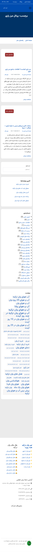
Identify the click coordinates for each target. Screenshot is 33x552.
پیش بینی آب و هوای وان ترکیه (18, 392)
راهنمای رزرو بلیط (25, 245)
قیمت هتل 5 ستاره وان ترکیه (10, 358)
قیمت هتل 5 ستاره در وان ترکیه (23, 358)
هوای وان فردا (13, 384)
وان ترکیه (8, 387)
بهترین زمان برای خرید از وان (13, 334)
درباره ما (15, 2)
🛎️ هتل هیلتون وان (11, 464)
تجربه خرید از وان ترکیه (12, 338)
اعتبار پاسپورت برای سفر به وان (12, 331)
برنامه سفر (27, 234)
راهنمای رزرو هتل (25, 250)
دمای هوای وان (22, 347)
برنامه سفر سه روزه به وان (22, 197)
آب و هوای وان (22, 303)
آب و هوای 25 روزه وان (19, 300)
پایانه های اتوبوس (25, 236)
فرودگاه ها (27, 267)
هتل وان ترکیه (25, 381)
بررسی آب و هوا (25, 231)
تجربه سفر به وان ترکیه (22, 184)
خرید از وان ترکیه (23, 344)
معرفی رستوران (26, 275)
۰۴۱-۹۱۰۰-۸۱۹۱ (5, 2)
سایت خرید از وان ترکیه (25, 354)
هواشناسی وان (12, 380)
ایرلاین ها (27, 225)
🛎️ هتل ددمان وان (12, 473)
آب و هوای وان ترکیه (19, 309)
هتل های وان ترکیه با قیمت (21, 377)
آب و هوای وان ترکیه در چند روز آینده (17, 314)
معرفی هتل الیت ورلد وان (22, 201)
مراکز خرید (27, 270)
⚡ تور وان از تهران (27, 457)
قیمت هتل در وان (26, 361)
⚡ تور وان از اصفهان (26, 464)
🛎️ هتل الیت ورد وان (11, 454)
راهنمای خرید (26, 239)
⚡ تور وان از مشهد (26, 461)
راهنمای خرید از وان (10, 348)
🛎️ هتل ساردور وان (11, 470)
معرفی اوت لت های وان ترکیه (21, 188)
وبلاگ (20, 2)
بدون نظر (6, 74)
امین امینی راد (26, 74)
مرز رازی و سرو (17, 367)
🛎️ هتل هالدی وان (12, 451)
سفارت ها (27, 261)
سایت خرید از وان (14, 351)
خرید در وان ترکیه (10, 344)
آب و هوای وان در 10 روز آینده (18, 320)
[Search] (5, 169)
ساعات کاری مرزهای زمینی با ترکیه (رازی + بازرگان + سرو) (18, 127)
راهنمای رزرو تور (25, 248)
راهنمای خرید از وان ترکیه (24, 351)
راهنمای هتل (26, 259)
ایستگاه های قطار (25, 228)
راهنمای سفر (19, 40)
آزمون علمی (26, 217)
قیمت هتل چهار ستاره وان (24, 364)
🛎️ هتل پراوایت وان (11, 461)
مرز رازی (26, 367)
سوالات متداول (25, 264)
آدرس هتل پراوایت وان (22, 193)
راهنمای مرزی (26, 256)
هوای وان (25, 384)
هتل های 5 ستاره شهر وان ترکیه (11, 371)
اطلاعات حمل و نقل (24, 223)
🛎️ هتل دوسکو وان (11, 457)
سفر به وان (15, 354)
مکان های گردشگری (24, 281)
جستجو (28, 166)
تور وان (27, 341)
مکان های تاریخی (25, 278)
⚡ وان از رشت (28, 467)
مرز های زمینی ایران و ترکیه (24, 371)
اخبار (28, 220)
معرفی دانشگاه (25, 273)
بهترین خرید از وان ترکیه (24, 334)
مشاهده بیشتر (27, 100)
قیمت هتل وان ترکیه (17, 361)
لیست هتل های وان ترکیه (12, 364)
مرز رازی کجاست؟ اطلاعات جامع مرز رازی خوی (18, 70)
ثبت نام (5, 8)
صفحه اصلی (28, 2)
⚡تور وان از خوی (27, 451)
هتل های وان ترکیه (13, 374)
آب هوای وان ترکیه (21, 297)
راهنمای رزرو (26, 242)
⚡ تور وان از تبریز (27, 454)
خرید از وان (19, 341)
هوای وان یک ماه (21, 387)
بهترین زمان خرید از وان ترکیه (23, 338)
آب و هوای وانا (22, 306)
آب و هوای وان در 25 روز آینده (18, 326)
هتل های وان (26, 374)
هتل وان (9, 377)
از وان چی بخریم (26, 331)
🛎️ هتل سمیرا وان (12, 467)
